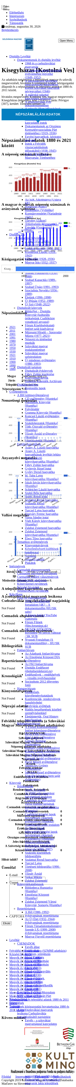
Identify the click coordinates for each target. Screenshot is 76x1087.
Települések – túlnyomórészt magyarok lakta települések (42, 1081)
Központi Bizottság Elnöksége (37, 966)
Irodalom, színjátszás (37, 954)
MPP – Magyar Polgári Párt (34, 996)
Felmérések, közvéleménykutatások (39, 693)
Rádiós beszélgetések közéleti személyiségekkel (43, 711)
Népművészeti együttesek (33, 590)
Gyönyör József (34, 828)
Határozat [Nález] (36, 206)
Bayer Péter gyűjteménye (40, 734)
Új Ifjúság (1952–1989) (39, 301)
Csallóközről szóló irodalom (42, 824)
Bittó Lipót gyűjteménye (40, 737)
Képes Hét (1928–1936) (40, 259)
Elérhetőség (16, 12)
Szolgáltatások (18, 19)
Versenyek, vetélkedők (39, 985)
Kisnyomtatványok (36, 377)
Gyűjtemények (18, 391)
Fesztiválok (32, 950)
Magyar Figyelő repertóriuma (43, 936)
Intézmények (17, 566)
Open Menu (5, 7)
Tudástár (14, 1006)
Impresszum (16, 16)
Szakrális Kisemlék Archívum (43, 381)
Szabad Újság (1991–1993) (42, 287)
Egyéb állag (32, 947)
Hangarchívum (26, 688)
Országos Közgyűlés (37, 971)
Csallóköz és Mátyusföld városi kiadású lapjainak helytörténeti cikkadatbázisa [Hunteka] (42, 805)
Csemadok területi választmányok (37, 576)
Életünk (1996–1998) (38, 297)
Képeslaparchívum (28, 723)
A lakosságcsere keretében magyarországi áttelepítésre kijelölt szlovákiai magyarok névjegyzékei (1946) (42, 86)
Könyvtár (15, 782)
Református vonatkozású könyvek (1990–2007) (40, 847)
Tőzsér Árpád (33, 873)
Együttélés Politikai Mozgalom (36, 992)
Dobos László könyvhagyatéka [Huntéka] (41, 459)
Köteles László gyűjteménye (42, 751)
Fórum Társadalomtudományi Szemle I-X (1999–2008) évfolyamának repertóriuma (43, 929)
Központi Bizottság (37, 961)
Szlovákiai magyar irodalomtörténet (36, 348)
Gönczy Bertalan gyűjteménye (35, 742)
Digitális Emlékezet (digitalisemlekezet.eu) (38, 669)
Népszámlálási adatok (38, 114)
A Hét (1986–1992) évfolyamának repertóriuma (42, 913)
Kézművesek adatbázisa (32, 580)
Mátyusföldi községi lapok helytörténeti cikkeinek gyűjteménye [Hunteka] (41, 835)
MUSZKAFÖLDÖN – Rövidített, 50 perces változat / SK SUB (43, 633)
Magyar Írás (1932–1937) (41, 262)
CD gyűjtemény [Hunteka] (41, 398)
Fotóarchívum (25, 650)
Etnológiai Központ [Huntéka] (37, 896)
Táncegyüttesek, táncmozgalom (35, 980)
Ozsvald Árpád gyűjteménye (42, 758)
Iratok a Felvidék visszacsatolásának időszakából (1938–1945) (40, 147)
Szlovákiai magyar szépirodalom (36, 355)
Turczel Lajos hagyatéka (40, 510)
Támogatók (16, 23)
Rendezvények (18, 999)
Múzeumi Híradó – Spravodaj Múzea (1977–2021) (43, 334)
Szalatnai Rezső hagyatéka (41, 859)
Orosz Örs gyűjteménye (39, 755)
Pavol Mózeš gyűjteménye (41, 762)
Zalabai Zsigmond (36, 880)
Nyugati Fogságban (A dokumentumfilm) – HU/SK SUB (42, 643)
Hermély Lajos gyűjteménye (42, 748)
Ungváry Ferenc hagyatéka (41, 514)
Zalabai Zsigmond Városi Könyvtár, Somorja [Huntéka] (43, 903)
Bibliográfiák (25, 786)
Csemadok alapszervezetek (33, 569)
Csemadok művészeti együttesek (37, 573)
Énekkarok (31, 989)
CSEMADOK (26, 943)
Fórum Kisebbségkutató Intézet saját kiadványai (39, 327)
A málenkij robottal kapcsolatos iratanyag (38, 96)
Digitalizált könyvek (29, 307)
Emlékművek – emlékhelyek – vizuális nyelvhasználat (42, 676)
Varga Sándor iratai (37, 517)
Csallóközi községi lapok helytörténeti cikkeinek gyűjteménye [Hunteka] (40, 818)
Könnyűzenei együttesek (32, 583)
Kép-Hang (15, 594)
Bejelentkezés (10, 30)
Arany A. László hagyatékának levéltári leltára (43, 452)
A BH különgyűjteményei (33, 395)
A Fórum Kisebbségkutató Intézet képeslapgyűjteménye (42, 728)
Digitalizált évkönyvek (39, 370)
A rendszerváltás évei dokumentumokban (38, 103)
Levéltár (14, 940)
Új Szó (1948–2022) (37, 304)
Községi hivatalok (28, 587)
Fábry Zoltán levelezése (39, 374)
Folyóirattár (32, 409)
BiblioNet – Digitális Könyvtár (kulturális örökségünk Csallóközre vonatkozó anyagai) (40, 316)
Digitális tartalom (27, 384)
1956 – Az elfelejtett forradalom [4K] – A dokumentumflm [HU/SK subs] (41, 606)
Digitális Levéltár (20, 56)
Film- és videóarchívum (31, 597)
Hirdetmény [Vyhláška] (39, 210)
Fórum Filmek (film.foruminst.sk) (36, 624)
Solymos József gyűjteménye (43, 772)
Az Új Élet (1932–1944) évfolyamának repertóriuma (42, 920)
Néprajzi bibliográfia (37, 842)
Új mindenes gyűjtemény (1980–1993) (40, 362)
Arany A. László (35, 789)
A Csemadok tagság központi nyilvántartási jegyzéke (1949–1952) (43, 74)
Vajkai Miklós (33, 877)
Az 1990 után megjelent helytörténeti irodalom (39, 795)
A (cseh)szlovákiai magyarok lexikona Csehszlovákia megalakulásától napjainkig (35, 1013)
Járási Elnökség (34, 957)
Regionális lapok (35, 388)
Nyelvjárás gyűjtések (38, 706)
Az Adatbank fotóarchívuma (42, 653)
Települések (16, 1003)
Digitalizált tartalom (29, 367)
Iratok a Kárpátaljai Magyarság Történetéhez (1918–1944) (40, 158)
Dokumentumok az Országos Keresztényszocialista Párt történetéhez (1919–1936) (43, 130)
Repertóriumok (26, 908)
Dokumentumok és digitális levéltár (39, 60)
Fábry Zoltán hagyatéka (39, 465)
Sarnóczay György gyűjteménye (36, 767)
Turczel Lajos (33, 863)
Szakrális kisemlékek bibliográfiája (38, 854)
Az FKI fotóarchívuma (39, 664)
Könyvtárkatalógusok (30, 884)
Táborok (30, 975)
